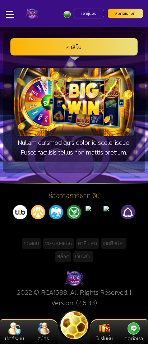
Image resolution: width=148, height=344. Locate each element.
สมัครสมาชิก (125, 13)
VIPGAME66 (58, 243)
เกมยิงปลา (114, 243)
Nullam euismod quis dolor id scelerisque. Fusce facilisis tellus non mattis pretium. (74, 147)
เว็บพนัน (83, 256)
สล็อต (63, 256)
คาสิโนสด (87, 243)
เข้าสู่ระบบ (89, 13)
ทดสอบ (31, 243)
